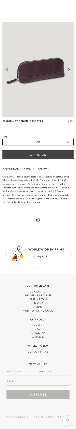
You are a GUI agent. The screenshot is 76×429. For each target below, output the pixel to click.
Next (72, 253)
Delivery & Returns (38, 295)
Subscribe (38, 337)
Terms (38, 307)
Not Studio (62, 417)
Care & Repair (38, 299)
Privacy (38, 303)
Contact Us (38, 291)
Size (4, 137)
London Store (38, 351)
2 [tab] (36, 268)
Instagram (38, 333)
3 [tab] (38, 268)
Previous (4, 253)
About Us (38, 325)
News (38, 329)
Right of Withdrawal (38, 310)
